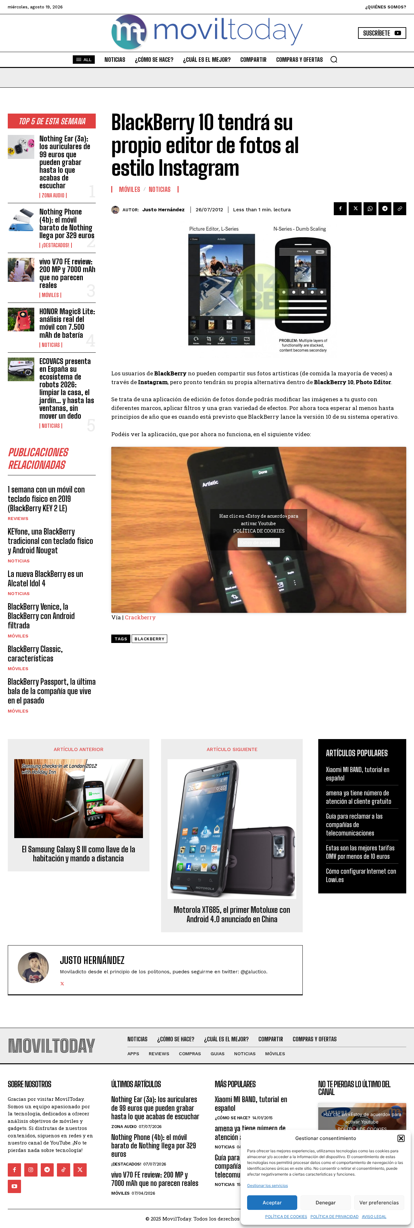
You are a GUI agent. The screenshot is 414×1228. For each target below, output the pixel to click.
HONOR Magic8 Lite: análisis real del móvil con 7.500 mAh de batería (67, 323)
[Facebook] (340, 208)
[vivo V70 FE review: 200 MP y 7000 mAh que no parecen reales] (21, 270)
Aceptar (272, 1203)
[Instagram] (31, 1170)
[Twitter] (355, 208)
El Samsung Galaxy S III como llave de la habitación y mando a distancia (78, 854)
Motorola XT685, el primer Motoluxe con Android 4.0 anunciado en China (232, 914)
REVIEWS (18, 518)
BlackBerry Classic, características (35, 653)
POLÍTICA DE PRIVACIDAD (334, 1216)
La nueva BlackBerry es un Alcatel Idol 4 (45, 578)
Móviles (50, 295)
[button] (401, 1138)
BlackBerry (149, 638)
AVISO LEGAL (374, 1216)
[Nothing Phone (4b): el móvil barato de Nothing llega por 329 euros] (21, 220)
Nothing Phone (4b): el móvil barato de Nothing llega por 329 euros (66, 223)
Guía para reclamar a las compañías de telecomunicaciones (354, 824)
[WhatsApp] (370, 208)
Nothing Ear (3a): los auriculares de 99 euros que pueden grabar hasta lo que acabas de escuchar (64, 162)
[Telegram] (384, 208)
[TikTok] (63, 1170)
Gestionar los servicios (267, 1185)
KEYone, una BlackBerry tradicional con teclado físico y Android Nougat (50, 541)
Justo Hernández (163, 210)
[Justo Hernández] (117, 210)
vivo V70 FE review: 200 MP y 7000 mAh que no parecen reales (67, 273)
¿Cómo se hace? (232, 1117)
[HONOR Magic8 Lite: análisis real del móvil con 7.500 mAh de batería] (21, 319)
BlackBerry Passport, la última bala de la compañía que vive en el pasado (52, 691)
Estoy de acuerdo (259, 542)
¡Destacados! (56, 245)
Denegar (326, 1203)
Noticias (51, 345)
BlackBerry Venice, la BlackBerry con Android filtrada (41, 616)
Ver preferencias (379, 1203)
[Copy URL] (399, 208)
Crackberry (140, 617)
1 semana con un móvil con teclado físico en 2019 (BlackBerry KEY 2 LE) (46, 499)
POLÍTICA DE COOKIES (286, 1216)
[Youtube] (14, 1186)
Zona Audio (53, 195)
